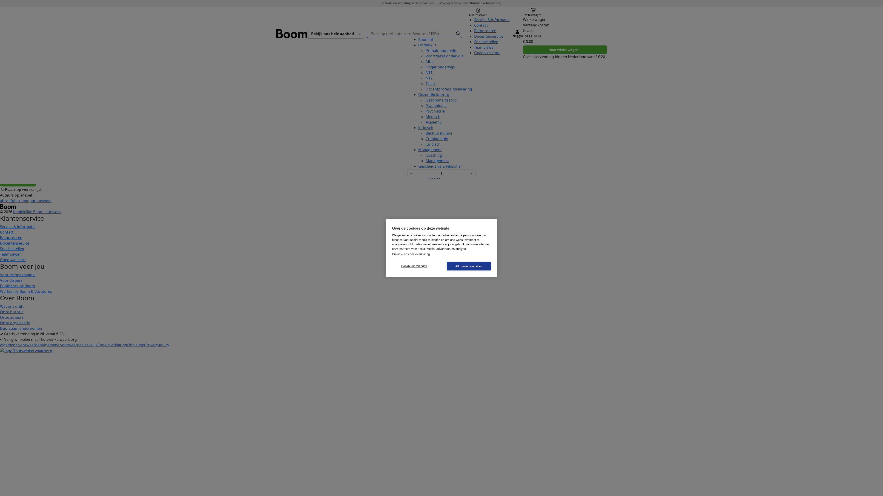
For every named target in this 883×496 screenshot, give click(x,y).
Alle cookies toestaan (468, 266)
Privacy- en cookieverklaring (411, 254)
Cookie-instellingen (414, 266)
